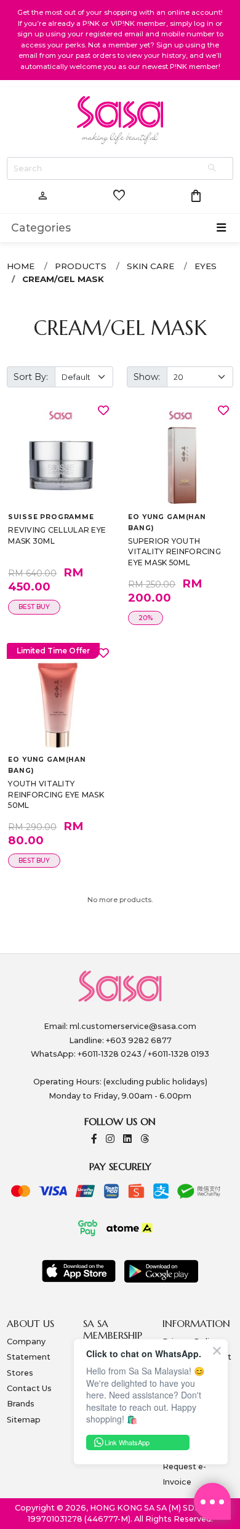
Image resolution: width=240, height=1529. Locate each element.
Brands (20, 1403)
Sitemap (24, 1419)
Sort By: (31, 376)
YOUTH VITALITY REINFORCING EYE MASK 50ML (56, 794)
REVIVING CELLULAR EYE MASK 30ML (57, 535)
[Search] (213, 168)
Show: (147, 376)
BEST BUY (34, 607)
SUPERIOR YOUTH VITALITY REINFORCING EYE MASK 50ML (174, 551)
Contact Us (29, 1388)
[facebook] (94, 1139)
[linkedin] (127, 1139)
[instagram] (110, 1139)
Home (20, 266)
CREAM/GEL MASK (63, 279)
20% (145, 618)
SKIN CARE (150, 266)
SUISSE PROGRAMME (51, 517)
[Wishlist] (103, 410)
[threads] (144, 1139)
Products (80, 266)
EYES (205, 266)
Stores (20, 1373)
